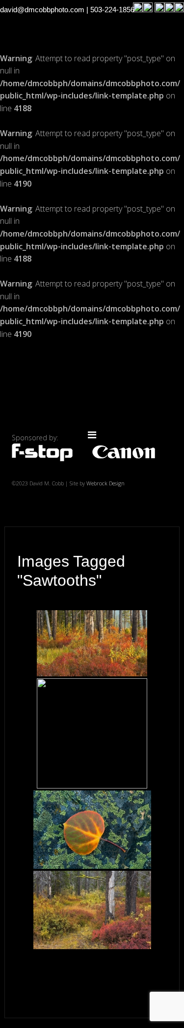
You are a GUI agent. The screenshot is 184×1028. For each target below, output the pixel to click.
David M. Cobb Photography (92, 387)
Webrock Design (105, 483)
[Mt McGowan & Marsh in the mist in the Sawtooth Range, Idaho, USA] (92, 733)
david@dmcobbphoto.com (42, 9)
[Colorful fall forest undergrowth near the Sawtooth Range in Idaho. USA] (92, 643)
